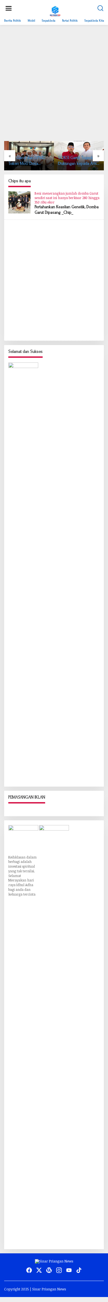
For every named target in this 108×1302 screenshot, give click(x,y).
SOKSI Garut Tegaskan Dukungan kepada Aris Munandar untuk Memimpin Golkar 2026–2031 (77, 160)
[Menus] (8, 8)
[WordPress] (49, 1270)
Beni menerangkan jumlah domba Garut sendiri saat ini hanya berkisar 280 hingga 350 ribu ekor (67, 197)
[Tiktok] (79, 1270)
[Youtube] (69, 1270)
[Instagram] (59, 1270)
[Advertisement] (54, 83)
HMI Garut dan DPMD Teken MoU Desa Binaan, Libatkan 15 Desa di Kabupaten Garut (26, 160)
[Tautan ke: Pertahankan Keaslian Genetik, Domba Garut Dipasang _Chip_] (19, 202)
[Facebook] (29, 1270)
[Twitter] (39, 1270)
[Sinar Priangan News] (55, 10)
